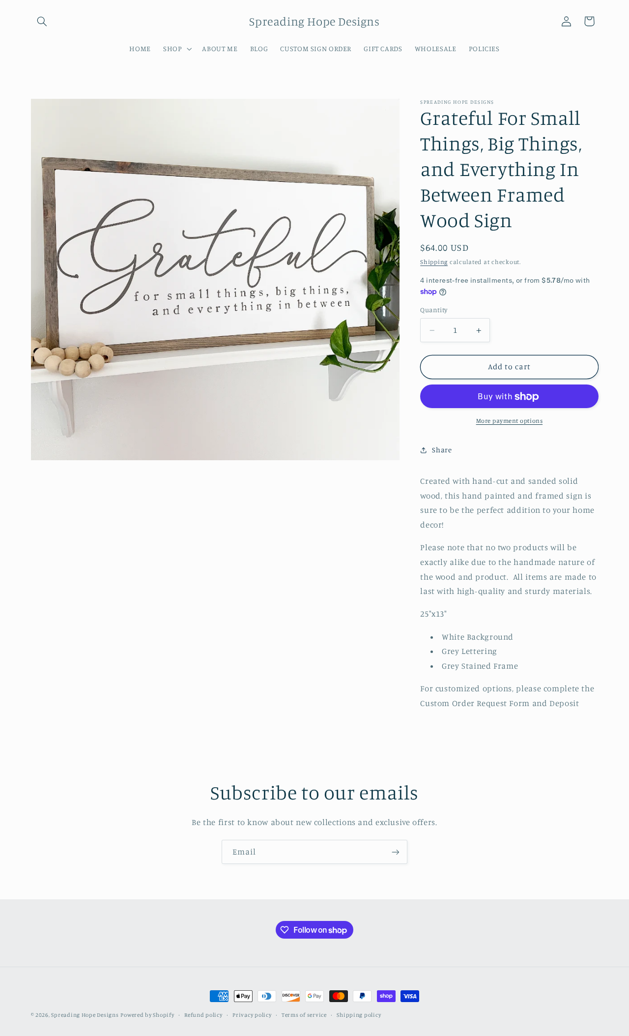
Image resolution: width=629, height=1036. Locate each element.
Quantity (433, 310)
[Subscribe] (395, 852)
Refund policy (203, 1014)
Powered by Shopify (147, 1014)
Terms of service (304, 1014)
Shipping (434, 262)
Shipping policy (359, 1014)
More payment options (509, 421)
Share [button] (442, 450)
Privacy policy (251, 1014)
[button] (42, 21)
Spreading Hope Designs (84, 1014)
